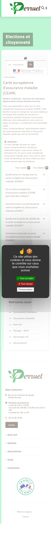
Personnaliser (26, 289)
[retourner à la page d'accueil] (25, 8)
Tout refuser (26, 284)
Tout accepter (26, 278)
